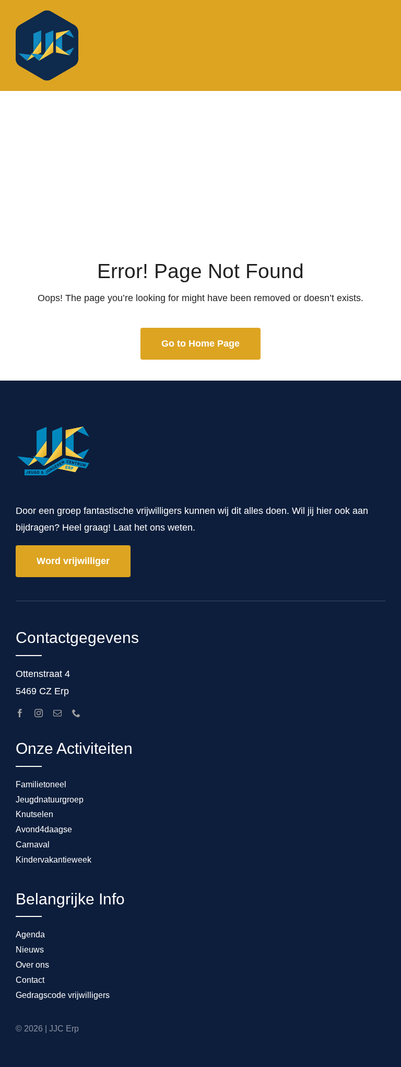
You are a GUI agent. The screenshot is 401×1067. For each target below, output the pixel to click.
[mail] (57, 713)
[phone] (76, 713)
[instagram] (38, 713)
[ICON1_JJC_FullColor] (47, 15)
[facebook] (20, 713)
